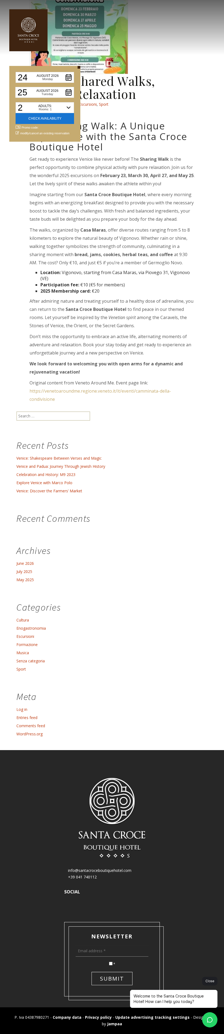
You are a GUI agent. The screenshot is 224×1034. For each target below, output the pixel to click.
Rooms (81, 76)
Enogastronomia (31, 628)
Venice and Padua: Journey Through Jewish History (60, 466)
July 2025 (24, 571)
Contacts (204, 76)
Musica (22, 652)
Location (160, 76)
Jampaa (114, 1023)
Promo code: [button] (30, 127)
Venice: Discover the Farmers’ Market (49, 490)
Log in (21, 709)
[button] (45, 77)
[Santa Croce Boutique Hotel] (28, 30)
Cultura (22, 620)
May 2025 (25, 579)
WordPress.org (29, 733)
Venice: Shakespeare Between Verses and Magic (59, 458)
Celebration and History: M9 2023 (45, 474)
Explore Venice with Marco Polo (44, 482)
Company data (67, 1017)
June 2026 (25, 563)
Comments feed (30, 725)
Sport (21, 669)
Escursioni (25, 636)
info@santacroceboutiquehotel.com (99, 870)
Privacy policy (98, 1017)
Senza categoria (30, 660)
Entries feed (26, 717)
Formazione (27, 644)
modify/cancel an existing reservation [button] (44, 133)
